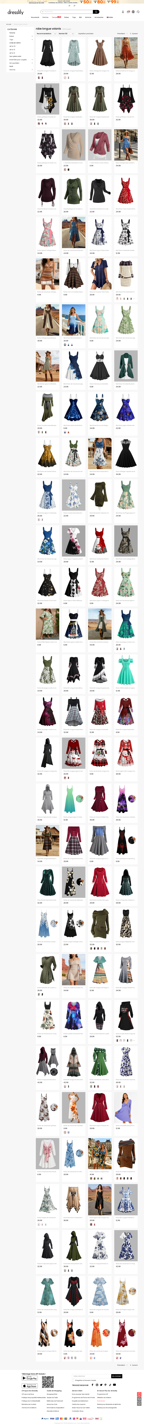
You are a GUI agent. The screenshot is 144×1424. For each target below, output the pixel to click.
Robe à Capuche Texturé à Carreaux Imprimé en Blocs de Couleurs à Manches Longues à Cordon (126, 900)
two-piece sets (15, 56)
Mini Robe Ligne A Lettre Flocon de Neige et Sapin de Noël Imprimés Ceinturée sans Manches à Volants (74, 642)
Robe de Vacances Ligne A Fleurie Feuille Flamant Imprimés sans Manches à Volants (126, 600)
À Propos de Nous (28, 1394)
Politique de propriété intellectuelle (34, 1398)
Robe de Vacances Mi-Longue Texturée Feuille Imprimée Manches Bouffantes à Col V (47, 1309)
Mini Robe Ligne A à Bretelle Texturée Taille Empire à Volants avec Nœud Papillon (47, 384)
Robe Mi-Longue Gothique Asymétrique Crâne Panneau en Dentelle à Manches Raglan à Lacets (74, 1309)
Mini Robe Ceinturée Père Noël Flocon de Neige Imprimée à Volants (100, 559)
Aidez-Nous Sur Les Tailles (81, 1408)
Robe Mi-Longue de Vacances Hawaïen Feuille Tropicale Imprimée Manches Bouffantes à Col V (100, 1309)
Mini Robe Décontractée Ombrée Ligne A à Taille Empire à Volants (74, 338)
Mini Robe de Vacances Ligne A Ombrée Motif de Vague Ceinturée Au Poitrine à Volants (74, 384)
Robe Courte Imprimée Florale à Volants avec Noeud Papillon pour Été (74, 513)
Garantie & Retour (53, 1411)
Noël (11, 66)
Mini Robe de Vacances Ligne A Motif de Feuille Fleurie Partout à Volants (47, 559)
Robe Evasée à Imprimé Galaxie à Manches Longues (74, 1033)
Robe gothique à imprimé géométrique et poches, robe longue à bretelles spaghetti (126, 858)
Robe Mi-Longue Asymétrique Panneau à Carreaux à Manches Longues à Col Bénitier (74, 688)
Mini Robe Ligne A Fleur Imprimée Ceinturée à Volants (100, 250)
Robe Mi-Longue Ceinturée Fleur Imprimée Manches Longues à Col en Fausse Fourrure (100, 729)
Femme (12, 33)
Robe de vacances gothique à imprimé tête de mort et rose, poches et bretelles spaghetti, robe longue (47, 1125)
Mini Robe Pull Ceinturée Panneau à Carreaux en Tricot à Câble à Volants (126, 292)
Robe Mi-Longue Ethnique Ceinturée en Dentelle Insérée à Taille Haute (47, 858)
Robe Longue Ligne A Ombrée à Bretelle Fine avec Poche (74, 817)
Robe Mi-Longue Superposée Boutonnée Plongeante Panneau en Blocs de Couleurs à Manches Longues (100, 688)
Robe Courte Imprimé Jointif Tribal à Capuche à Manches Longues (100, 1033)
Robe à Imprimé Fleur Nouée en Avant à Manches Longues (47, 1171)
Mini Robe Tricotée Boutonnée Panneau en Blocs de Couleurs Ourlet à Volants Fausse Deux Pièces (126, 384)
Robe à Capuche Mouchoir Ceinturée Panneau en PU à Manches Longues (47, 1079)
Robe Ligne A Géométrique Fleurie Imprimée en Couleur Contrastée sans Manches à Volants (74, 600)
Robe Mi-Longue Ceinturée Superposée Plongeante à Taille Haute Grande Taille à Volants (74, 117)
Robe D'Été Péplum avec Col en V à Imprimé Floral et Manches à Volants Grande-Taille (47, 642)
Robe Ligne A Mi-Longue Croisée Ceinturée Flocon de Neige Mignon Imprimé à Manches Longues (126, 771)
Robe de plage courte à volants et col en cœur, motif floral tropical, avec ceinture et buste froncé (47, 688)
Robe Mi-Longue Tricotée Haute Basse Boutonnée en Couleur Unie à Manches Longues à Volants (47, 71)
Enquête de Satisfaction (80, 1401)
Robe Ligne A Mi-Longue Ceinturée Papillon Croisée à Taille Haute (100, 1217)
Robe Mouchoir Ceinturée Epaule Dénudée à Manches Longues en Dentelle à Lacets (74, 1217)
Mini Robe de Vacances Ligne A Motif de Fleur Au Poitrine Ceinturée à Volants (126, 338)
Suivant (135, 34)
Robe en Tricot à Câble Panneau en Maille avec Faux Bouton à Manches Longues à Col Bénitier (100, 817)
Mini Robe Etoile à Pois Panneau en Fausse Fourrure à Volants (47, 600)
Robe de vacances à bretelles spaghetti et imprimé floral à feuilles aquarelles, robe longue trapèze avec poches (74, 1125)
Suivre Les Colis (52, 1404)
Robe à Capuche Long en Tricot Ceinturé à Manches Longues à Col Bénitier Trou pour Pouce (100, 941)
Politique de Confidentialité (31, 1401)
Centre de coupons (78, 1404)
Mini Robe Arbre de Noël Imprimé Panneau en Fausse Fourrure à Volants (74, 425)
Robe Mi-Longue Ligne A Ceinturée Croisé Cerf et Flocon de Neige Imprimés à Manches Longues (74, 771)
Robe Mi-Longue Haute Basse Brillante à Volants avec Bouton (74, 71)
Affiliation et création (104, 1398)
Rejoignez (116, 1376)
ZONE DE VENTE (15, 43)
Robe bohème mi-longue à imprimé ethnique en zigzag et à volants (126, 71)
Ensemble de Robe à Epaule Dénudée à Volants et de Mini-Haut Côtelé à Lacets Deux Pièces (100, 642)
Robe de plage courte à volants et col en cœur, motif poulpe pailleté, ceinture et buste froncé (47, 729)
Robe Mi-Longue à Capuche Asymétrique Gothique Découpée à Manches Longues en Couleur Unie (47, 771)
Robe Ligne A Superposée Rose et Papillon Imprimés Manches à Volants (74, 559)
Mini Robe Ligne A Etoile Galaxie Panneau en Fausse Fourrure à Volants (126, 425)
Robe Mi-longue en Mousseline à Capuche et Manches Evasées (74, 1079)
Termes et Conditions (29, 1408)
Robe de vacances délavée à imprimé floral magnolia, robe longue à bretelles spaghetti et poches (74, 900)
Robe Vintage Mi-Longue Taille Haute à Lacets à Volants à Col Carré (100, 71)
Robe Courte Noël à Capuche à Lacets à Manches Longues (126, 1033)
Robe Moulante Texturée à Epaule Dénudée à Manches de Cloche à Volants (100, 513)
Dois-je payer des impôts (80, 1394)
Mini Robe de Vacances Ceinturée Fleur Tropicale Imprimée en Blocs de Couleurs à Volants (74, 471)
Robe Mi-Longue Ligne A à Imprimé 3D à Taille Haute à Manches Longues (100, 858)
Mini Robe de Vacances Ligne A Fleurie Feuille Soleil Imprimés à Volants (100, 338)
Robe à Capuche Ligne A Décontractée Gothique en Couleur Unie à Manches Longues (47, 1263)
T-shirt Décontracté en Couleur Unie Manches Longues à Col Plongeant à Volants (74, 163)
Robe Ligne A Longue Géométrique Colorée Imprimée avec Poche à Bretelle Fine (47, 1351)
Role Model (101, 1401)
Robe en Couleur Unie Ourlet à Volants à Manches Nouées (100, 292)
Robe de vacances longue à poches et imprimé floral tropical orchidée (100, 1351)
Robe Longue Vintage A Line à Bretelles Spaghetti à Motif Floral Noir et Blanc (74, 941)
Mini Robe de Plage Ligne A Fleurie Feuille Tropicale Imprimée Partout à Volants (126, 513)
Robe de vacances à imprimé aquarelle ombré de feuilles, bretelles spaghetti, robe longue (47, 941)
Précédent (121, 34)
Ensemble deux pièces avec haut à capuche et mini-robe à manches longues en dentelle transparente (74, 1263)
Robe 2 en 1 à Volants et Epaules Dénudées (74, 292)
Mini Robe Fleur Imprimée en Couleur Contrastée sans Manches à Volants (100, 471)
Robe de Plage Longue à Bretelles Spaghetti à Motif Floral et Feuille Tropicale (126, 1309)
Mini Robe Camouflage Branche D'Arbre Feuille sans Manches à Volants (126, 559)
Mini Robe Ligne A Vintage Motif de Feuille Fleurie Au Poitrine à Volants (100, 600)
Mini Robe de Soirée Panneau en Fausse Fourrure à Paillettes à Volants (47, 471)
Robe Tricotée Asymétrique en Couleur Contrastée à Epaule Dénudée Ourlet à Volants (47, 425)
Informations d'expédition (55, 1408)
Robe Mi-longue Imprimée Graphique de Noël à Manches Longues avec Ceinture (126, 729)
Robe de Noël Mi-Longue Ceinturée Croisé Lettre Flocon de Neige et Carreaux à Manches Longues (100, 771)
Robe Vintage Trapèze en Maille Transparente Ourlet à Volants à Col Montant (126, 471)
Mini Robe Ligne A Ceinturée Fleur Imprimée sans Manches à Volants (47, 513)
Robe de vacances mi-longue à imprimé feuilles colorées (47, 1033)
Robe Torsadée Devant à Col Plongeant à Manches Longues (126, 1125)
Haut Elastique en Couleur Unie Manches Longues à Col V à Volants (74, 209)
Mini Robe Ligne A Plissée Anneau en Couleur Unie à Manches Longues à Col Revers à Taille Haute (100, 1125)
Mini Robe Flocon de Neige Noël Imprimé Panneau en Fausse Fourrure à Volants (100, 425)
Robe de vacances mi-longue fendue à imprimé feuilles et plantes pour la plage (126, 1263)
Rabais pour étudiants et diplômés (109, 1404)
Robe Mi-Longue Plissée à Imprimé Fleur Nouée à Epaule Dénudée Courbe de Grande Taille (126, 1217)
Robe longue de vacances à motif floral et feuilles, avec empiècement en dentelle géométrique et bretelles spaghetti (47, 1217)
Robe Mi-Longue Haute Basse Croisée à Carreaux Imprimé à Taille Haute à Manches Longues (74, 729)
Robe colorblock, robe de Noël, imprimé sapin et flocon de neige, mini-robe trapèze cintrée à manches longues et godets (100, 1079)
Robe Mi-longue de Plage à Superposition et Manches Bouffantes (100, 987)
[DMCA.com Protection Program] (101, 1419)
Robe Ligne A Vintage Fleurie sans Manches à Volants (47, 250)
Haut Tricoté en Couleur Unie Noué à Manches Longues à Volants (47, 209)
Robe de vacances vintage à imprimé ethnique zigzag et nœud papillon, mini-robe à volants (47, 292)
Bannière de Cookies (29, 1404)
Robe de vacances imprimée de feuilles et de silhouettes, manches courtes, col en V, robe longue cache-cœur (126, 1079)
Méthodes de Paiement (55, 1401)
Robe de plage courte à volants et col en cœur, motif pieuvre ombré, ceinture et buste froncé (126, 642)
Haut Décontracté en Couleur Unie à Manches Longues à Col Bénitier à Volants (100, 209)
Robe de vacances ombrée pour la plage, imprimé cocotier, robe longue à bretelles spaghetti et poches (126, 817)
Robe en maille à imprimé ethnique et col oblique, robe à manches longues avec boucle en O (126, 1171)
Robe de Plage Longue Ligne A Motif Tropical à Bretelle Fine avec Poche (74, 1351)
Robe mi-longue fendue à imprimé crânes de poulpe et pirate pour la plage (100, 1263)
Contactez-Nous (77, 1411)
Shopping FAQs (52, 1394)
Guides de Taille (52, 1398)
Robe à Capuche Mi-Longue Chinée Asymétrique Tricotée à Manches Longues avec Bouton (47, 817)
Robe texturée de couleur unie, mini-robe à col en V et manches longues (47, 987)
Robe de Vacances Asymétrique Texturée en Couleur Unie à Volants (74, 250)
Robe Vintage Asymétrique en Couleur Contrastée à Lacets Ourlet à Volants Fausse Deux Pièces (47, 338)
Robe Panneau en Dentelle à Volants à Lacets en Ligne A (100, 384)
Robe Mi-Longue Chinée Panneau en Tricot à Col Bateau (126, 987)
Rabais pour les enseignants (107, 1408)
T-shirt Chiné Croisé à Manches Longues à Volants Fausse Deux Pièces (100, 163)
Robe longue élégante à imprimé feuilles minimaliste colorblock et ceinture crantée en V (126, 941)
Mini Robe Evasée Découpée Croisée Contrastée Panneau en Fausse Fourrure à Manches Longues (100, 900)
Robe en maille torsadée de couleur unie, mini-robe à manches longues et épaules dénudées (74, 987)
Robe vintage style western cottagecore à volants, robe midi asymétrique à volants (126, 163)
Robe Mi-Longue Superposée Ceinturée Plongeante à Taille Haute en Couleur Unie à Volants (100, 117)
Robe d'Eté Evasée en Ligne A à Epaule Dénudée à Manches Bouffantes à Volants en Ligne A (126, 688)
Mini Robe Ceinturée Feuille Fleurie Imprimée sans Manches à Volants (126, 250)
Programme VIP (102, 1394)
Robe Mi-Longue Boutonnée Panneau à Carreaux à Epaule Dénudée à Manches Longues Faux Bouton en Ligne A (74, 858)
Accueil (8, 24)
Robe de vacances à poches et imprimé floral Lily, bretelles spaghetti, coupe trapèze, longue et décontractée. (126, 1351)
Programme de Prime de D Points (83, 1398)
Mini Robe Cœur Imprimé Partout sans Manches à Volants (126, 209)
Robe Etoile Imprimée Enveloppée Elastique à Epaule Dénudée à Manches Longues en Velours (47, 900)
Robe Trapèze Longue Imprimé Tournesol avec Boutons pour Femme (100, 1171)
